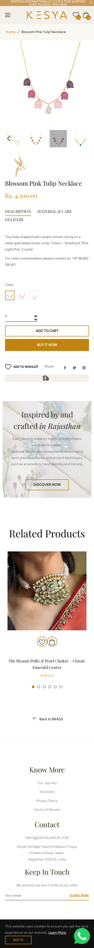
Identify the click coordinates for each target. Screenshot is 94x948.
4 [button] (49, 686)
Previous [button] (9, 138)
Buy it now (47, 345)
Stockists (47, 792)
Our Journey (47, 783)
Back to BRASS (51, 719)
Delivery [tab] (14, 219)
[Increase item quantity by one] (35, 314)
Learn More (57, 932)
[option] (47, 620)
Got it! (18, 940)
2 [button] (38, 686)
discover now (47, 485)
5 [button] (55, 686)
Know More (47, 769)
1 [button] (33, 686)
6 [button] (60, 686)
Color (9, 285)
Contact (47, 824)
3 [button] (44, 686)
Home (11, 32)
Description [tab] (18, 211)
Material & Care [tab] (54, 211)
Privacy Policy (47, 801)
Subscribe (79, 896)
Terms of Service (47, 809)
